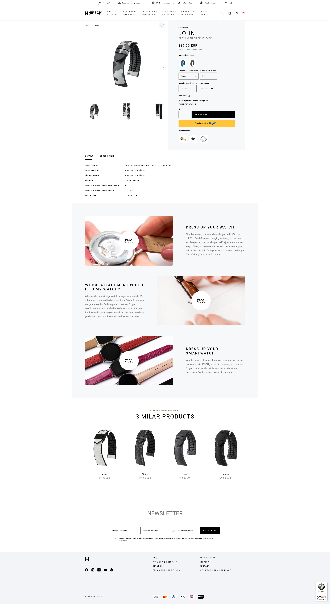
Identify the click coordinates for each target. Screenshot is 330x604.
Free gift (107, 3)
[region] (207, 64)
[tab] (89, 156)
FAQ (230, 3)
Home (87, 25)
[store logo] (93, 13)
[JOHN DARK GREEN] (192, 63)
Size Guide (183, 96)
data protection (123, 540)
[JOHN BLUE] (183, 63)
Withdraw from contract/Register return (174, 3)
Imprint (204, 562)
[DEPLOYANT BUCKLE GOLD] (183, 138)
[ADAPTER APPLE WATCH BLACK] (193, 138)
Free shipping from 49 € (133, 3)
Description (107, 156)
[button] (91, 68)
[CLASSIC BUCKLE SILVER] (203, 138)
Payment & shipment (165, 562)
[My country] (243, 13)
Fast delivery (211, 3)
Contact (205, 566)
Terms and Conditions (166, 570)
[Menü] (325, 583)
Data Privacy (208, 558)
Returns (158, 566)
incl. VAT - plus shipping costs (190, 49)
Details (89, 156)
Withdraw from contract (215, 570)
